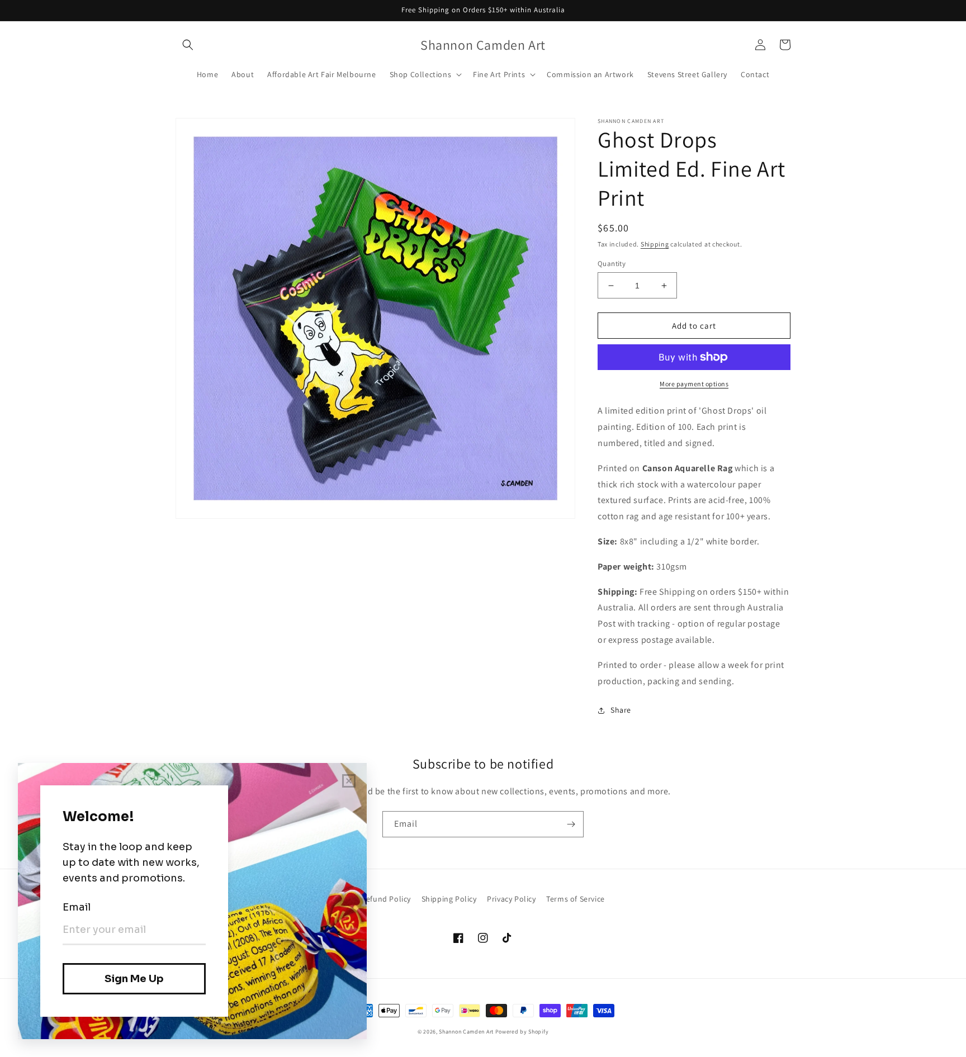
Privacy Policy (511, 899)
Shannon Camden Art (466, 1031)
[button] (188, 44)
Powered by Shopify (522, 1031)
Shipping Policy (449, 899)
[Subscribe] (570, 824)
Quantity (612, 263)
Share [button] (620, 710)
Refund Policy (386, 899)
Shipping (655, 244)
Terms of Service (575, 899)
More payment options (694, 384)
